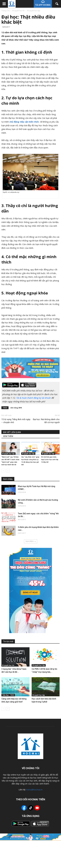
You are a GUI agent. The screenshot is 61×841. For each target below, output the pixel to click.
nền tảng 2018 (16, 408)
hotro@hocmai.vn (34, 789)
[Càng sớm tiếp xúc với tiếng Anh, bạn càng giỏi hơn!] (15, 686)
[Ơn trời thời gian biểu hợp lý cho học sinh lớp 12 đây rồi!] (50, 448)
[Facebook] (24, 808)
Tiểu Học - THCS (8, 695)
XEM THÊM (8, 436)
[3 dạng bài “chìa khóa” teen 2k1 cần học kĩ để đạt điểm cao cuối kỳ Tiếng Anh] (15, 657)
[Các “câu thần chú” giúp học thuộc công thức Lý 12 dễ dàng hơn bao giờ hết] (30, 448)
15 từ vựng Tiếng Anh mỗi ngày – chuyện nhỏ (15, 421)
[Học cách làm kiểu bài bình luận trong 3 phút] (46, 686)
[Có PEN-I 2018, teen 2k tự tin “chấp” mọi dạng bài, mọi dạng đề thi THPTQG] (46, 657)
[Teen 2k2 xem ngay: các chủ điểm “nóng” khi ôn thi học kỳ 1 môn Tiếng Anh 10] (8, 517)
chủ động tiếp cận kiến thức (24, 121)
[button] (57, 4)
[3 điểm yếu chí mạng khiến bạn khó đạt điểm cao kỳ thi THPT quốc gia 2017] (8, 531)
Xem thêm (30, 541)
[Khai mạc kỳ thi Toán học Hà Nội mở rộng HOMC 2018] (8, 490)
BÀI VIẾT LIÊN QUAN (12, 432)
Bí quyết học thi (8, 665)
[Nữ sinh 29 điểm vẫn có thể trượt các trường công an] (8, 503)
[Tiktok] (30, 808)
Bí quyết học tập (8, 454)
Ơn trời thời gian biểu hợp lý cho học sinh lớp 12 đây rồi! (49, 459)
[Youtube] (37, 808)
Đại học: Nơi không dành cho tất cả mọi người (46, 421)
